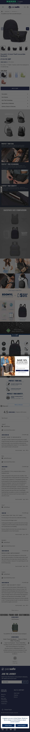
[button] (1, 189)
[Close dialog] (28, 357)
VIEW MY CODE (22, 370)
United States (8, 725)
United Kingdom (22, 725)
